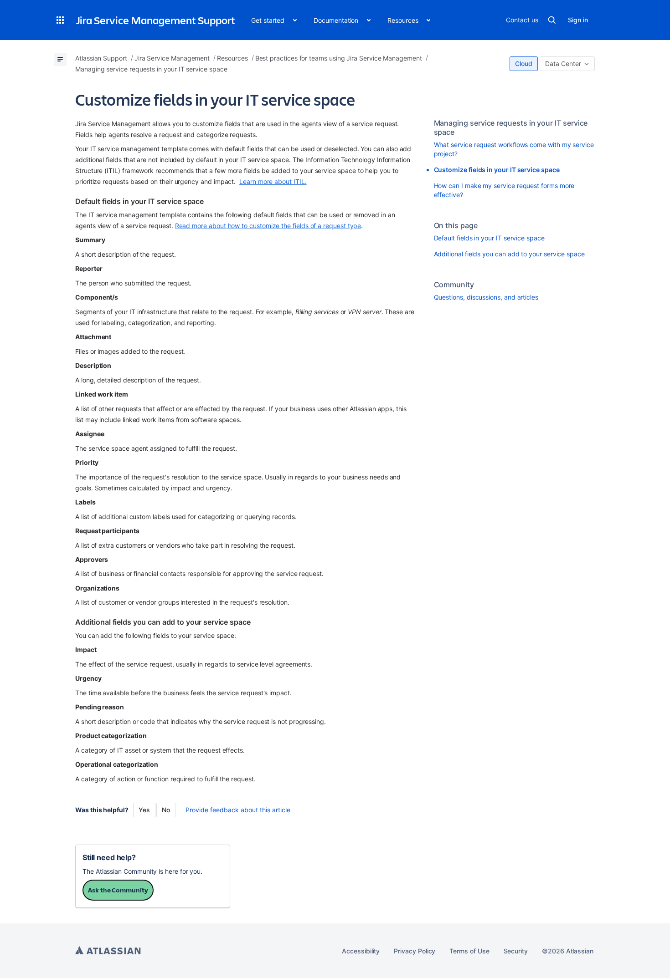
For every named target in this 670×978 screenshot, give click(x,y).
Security (516, 951)
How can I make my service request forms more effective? (504, 190)
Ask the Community (118, 890)
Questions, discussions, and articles (486, 297)
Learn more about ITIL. (272, 181)
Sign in (578, 20)
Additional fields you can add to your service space (509, 254)
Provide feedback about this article (238, 810)
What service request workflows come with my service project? (514, 149)
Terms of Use (469, 951)
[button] (60, 20)
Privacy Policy (414, 951)
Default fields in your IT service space (489, 238)
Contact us (522, 20)
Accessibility (361, 951)
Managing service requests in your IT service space (511, 127)
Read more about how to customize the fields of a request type (268, 225)
